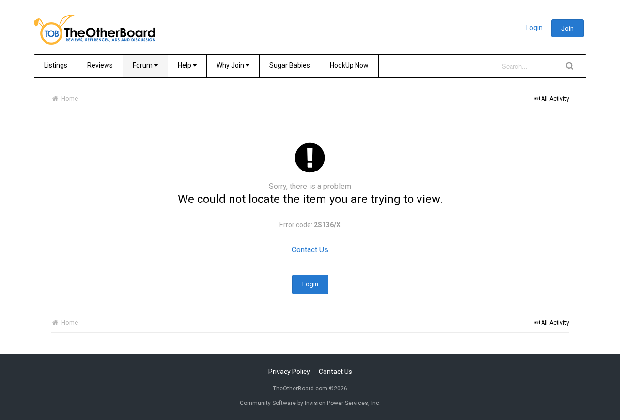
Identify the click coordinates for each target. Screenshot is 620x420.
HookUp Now (349, 65)
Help (185, 65)
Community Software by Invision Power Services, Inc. (310, 403)
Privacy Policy (289, 371)
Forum (143, 65)
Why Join (231, 65)
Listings (55, 65)
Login (534, 27)
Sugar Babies (289, 65)
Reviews (100, 65)
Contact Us (310, 249)
